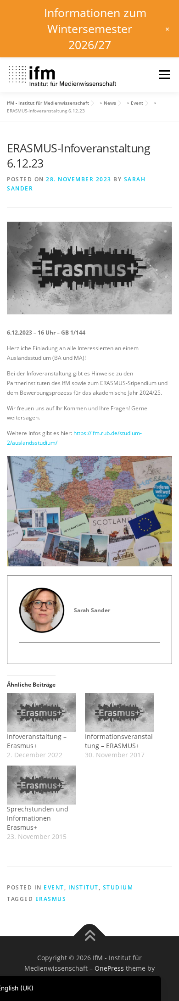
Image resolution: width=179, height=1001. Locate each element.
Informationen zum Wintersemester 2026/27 (95, 28)
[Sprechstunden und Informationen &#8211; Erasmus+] (41, 785)
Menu (163, 74)
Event (54, 887)
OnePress (109, 968)
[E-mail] (26, 658)
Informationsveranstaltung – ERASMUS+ (119, 741)
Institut (83, 887)
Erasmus (51, 899)
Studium (118, 887)
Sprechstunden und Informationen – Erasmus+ (37, 818)
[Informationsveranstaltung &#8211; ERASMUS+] (119, 713)
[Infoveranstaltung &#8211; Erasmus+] (41, 713)
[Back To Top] (89, 936)
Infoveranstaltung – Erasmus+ (37, 741)
